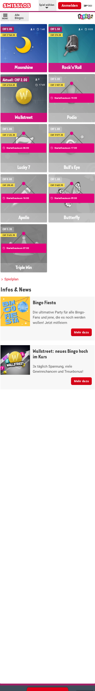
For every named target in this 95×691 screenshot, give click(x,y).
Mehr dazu (81, 332)
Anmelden (70, 5)
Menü (5, 18)
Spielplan (11, 279)
